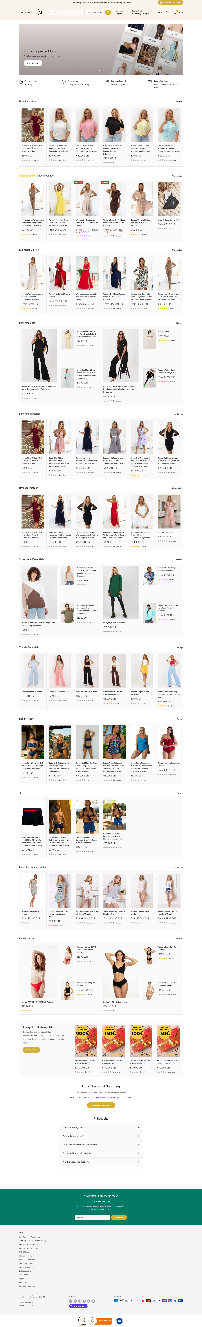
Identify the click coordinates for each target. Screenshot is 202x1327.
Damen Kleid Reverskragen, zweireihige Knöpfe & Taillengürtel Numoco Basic (113, 461)
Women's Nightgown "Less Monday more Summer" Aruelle (59, 914)
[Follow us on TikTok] (93, 1301)
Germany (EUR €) (39, 1297)
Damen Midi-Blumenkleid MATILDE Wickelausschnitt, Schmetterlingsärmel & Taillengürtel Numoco (141, 462)
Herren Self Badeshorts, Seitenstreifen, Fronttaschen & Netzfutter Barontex (87, 840)
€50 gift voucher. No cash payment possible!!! (167, 1061)
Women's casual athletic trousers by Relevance (112, 692)
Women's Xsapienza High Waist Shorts (140, 692)
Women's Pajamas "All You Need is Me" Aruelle (167, 912)
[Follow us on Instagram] (79, 1301)
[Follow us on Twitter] (75, 1301)
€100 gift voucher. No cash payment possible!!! (140, 1061)
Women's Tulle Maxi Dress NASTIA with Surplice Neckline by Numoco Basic (59, 222)
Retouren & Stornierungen (30, 1248)
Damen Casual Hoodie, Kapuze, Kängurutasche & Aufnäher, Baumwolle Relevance (86, 572)
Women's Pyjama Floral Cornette (30, 912)
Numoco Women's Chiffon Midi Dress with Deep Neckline (140, 222)
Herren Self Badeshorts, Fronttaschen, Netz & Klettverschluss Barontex (113, 836)
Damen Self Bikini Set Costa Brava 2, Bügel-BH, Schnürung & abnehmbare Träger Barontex (86, 767)
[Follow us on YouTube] (88, 1301)
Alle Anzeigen (177, 488)
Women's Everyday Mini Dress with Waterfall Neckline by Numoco (114, 222)
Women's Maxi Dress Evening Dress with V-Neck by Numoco (114, 297)
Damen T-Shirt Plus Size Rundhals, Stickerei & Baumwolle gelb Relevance (141, 148)
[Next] (183, 136)
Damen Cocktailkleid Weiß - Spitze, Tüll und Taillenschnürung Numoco (141, 535)
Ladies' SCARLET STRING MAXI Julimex (37, 1002)
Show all (179, 102)
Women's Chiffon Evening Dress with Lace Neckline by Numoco (87, 222)
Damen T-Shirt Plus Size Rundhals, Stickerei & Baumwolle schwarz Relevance (112, 150)
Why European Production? (76, 1161)
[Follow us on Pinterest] (84, 1301)
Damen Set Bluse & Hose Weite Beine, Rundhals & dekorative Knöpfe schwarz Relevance (119, 389)
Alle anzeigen (177, 176)
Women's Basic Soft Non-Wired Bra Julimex (167, 984)
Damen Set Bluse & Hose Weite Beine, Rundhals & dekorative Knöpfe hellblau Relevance (87, 374)
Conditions (23, 1274)
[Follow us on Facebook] (70, 1301)
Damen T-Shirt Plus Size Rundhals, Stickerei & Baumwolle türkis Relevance (169, 148)
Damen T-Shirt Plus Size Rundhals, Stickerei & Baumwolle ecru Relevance (59, 148)
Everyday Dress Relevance (114, 623)
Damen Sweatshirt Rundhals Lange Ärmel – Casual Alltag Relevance (39, 624)
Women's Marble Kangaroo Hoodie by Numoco (168, 569)
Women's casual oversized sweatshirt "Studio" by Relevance (168, 608)
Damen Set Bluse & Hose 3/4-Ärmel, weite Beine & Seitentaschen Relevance (86, 334)
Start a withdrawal (26, 1263)
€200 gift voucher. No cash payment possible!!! (85, 1061)
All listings (178, 414)
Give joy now (31, 1050)
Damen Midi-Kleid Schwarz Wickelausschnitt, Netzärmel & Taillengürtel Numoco (169, 461)
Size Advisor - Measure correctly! (32, 1237)
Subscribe (119, 1217)
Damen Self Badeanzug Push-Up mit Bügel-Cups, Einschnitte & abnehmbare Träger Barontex (60, 767)
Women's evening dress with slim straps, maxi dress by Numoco (86, 297)
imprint (22, 1278)
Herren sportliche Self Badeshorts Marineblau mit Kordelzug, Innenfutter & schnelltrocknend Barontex (59, 841)
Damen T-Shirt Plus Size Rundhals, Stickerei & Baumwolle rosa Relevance (86, 148)
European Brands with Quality (77, 1153)
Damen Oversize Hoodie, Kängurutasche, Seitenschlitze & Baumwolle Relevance (87, 609)
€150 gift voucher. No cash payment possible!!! (112, 1061)
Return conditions (26, 1267)
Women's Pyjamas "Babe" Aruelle (140, 912)
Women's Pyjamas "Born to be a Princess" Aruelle (87, 912)
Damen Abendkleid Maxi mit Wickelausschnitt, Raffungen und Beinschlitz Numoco (114, 535)
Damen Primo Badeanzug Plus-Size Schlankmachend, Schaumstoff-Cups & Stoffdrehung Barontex (114, 767)
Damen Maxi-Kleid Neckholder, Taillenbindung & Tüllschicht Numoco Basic (87, 461)
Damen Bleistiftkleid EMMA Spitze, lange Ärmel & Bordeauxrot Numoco (32, 148)
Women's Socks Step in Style (169, 220)
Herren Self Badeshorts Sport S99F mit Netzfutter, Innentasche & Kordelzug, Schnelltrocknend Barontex (32, 841)
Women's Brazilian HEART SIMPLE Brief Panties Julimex (86, 949)
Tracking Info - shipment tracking (32, 1240)
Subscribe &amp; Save (172, 2)
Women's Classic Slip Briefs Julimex (87, 984)
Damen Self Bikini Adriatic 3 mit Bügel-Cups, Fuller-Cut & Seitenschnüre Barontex (32, 766)
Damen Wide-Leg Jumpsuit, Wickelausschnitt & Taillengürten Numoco (32, 297)
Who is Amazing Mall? (73, 1127)
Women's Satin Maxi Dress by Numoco (59, 295)
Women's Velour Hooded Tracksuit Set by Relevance (168, 371)
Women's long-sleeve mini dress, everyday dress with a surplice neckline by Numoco (141, 297)
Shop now (31, 56)
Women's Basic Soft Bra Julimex (167, 948)
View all (180, 719)
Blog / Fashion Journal (28, 1286)
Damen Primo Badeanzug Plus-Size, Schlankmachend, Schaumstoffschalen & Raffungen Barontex (141, 767)
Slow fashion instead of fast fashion (80, 1144)
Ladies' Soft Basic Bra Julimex (115, 1002)
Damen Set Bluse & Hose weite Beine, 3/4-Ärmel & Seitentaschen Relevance (39, 387)
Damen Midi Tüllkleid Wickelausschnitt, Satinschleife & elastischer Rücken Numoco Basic (59, 462)
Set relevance (163, 331)
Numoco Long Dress (165, 532)
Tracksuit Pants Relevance (32, 691)
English (22, 1297)
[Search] (108, 12)
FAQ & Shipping (25, 1252)
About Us (23, 1282)
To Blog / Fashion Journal (101, 1105)
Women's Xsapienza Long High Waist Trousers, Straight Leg (169, 694)
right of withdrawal (27, 1259)
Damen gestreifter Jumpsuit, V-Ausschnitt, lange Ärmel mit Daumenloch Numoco (33, 222)
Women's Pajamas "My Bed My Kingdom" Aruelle (114, 912)
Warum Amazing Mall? (73, 1136)
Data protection (25, 1271)
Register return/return (28, 1244)
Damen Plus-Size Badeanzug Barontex (169, 764)
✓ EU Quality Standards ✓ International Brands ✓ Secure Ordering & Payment (101, 2)
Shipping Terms (25, 1256)
